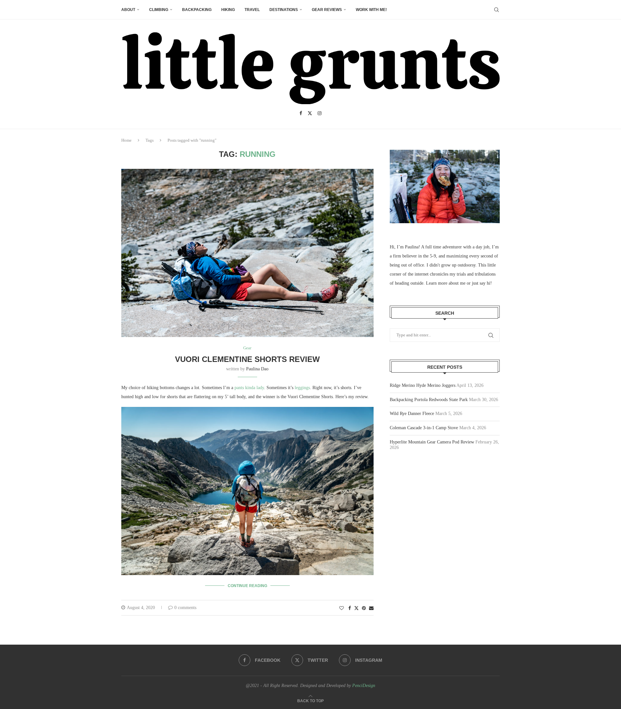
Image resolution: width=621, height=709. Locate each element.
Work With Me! (371, 9)
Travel (252, 9)
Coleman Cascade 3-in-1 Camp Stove (424, 427)
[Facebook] (301, 113)
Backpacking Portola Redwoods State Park (429, 399)
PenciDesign (363, 685)
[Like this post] (341, 608)
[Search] (496, 9)
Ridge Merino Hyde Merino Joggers (422, 385)
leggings (302, 387)
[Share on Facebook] (349, 608)
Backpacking (197, 9)
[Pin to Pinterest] (364, 608)
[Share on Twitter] (356, 608)
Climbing (158, 9)
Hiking (228, 9)
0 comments (185, 607)
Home (126, 140)
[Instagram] (319, 113)
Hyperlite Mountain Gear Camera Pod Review (432, 442)
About (128, 9)
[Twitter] (310, 113)
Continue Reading (247, 586)
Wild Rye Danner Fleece (412, 413)
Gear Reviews (327, 9)
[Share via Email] (371, 608)
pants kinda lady (249, 387)
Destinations (283, 9)
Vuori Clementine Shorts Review (247, 359)
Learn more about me (445, 283)
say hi (485, 283)
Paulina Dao (257, 368)
